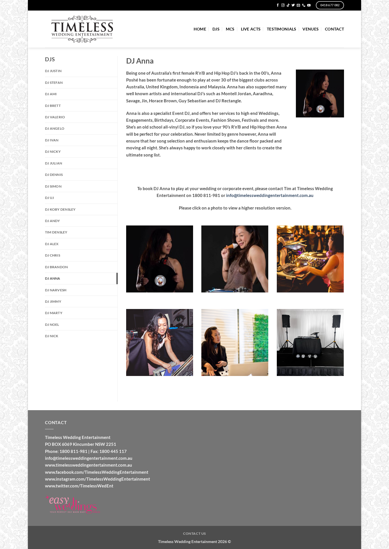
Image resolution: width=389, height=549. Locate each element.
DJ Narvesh (55, 290)
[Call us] (303, 5)
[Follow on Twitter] (293, 5)
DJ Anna (52, 278)
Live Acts (251, 29)
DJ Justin (53, 71)
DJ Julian (53, 163)
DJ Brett (53, 105)
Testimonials (281, 29)
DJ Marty (53, 313)
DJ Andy (52, 221)
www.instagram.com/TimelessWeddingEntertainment (97, 478)
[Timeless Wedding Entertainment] (82, 29)
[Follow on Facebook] (277, 5)
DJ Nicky (53, 151)
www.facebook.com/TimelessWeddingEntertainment (96, 472)
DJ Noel (52, 324)
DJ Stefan (54, 82)
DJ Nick (51, 336)
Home (200, 29)
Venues (310, 29)
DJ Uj (49, 198)
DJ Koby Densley (60, 209)
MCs (230, 29)
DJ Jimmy (53, 301)
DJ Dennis (54, 174)
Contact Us (194, 533)
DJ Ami (51, 94)
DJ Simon (53, 186)
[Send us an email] (298, 5)
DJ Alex (52, 244)
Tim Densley (56, 232)
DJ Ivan (52, 140)
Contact (334, 29)
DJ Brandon (56, 267)
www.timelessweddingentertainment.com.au (88, 464)
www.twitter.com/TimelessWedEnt (79, 485)
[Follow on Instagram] (282, 5)
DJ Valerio (55, 117)
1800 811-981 (73, 451)
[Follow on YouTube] (308, 5)
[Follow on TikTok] (288, 5)
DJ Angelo (54, 128)
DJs (216, 29)
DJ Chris (52, 255)
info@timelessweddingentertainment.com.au (270, 195)
